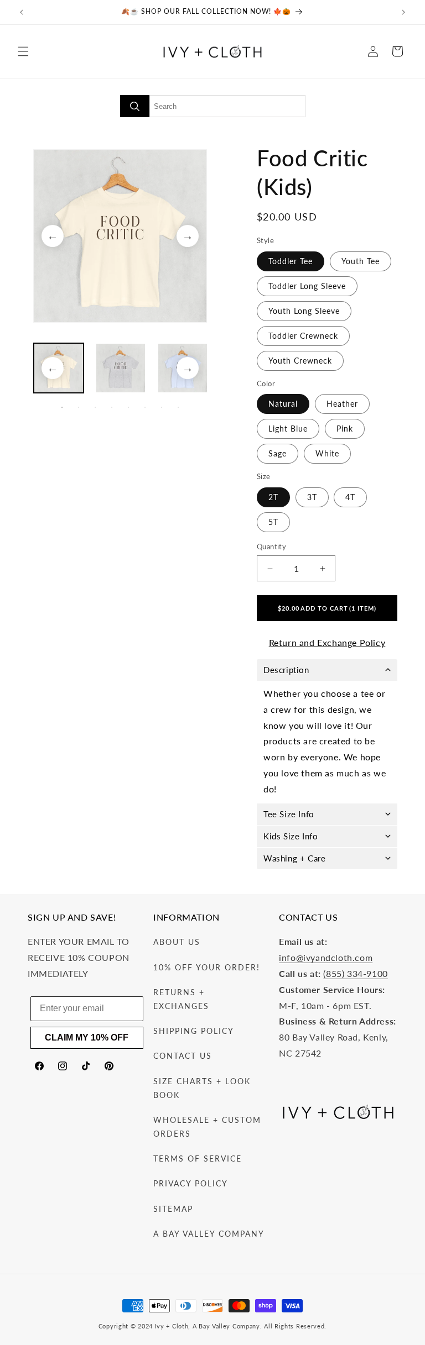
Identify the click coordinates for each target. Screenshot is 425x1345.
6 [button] (145, 407)
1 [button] (62, 407)
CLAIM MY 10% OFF (86, 1037)
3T (312, 497)
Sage (277, 453)
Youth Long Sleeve (304, 311)
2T (273, 497)
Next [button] (188, 236)
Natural (283, 403)
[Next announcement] (403, 12)
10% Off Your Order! (206, 967)
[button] (23, 51)
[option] (120, 236)
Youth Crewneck (300, 360)
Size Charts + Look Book (202, 1088)
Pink (344, 428)
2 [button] (78, 407)
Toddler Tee (290, 261)
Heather (342, 403)
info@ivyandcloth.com (325, 957)
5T (273, 522)
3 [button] (95, 407)
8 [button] (178, 407)
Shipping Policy (193, 1031)
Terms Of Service (197, 1158)
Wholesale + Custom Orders (207, 1126)
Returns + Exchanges (181, 999)
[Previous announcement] (21, 12)
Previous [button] (53, 236)
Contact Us (182, 1055)
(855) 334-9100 (355, 973)
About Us (176, 942)
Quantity (271, 546)
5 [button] (128, 407)
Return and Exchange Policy (327, 642)
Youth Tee (360, 261)
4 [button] (111, 407)
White (327, 453)
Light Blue (288, 428)
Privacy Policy (190, 1183)
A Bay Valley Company (209, 1233)
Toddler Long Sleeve (307, 286)
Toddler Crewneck (303, 335)
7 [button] (161, 407)
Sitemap (173, 1208)
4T (350, 497)
